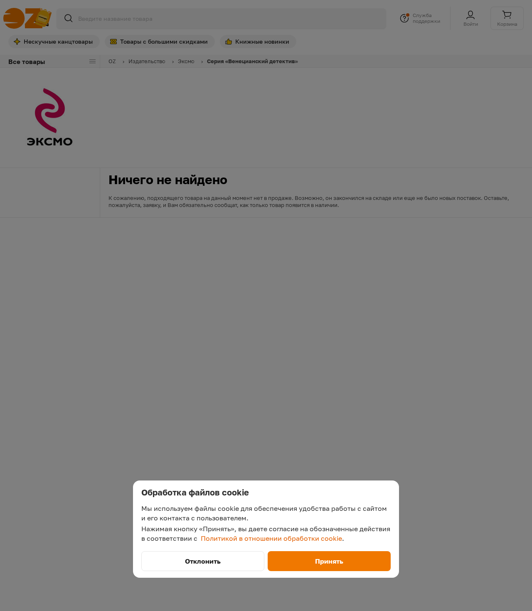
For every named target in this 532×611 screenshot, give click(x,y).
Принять (329, 561)
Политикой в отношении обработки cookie (271, 538)
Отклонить (203, 561)
